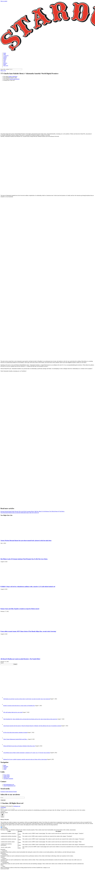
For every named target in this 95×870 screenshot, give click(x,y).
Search (2, 662)
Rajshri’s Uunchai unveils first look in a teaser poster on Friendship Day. (19, 705)
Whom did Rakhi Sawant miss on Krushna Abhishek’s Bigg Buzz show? (19, 746)
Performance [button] (3, 853)
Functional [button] (3, 849)
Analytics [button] (3, 857)
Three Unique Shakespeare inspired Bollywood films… (15, 739)
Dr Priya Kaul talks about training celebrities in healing (15, 732)
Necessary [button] (3, 826)
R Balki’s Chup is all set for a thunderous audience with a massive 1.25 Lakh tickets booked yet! (28, 586)
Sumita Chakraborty (13, 76)
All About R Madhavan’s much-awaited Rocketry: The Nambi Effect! (20, 659)
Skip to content (4, 1)
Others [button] (2, 864)
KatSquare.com (16, 806)
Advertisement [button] (4, 861)
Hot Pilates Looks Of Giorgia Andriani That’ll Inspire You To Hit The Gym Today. (24, 559)
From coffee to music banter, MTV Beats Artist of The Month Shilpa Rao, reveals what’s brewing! (28, 631)
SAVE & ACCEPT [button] (5, 868)
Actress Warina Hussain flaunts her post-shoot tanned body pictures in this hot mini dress (26, 540)
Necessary (4, 827)
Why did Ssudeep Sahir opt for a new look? (13, 712)
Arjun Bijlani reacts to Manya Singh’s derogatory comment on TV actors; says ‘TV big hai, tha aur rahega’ (26, 752)
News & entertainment (14, 79)
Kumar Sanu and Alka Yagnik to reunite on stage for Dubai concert (20, 608)
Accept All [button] (3, 811)
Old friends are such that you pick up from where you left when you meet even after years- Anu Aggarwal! (26, 698)
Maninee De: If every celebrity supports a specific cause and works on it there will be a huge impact (25, 759)
